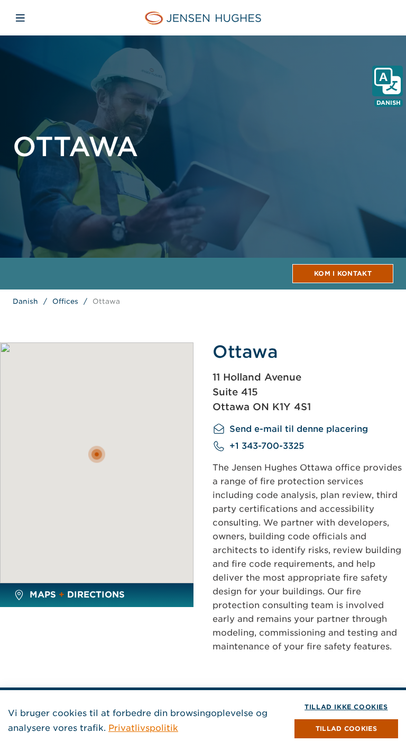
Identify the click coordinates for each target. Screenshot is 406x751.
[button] (346, 728)
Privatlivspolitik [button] (143, 728)
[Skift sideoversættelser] (387, 81)
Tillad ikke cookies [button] (345, 707)
